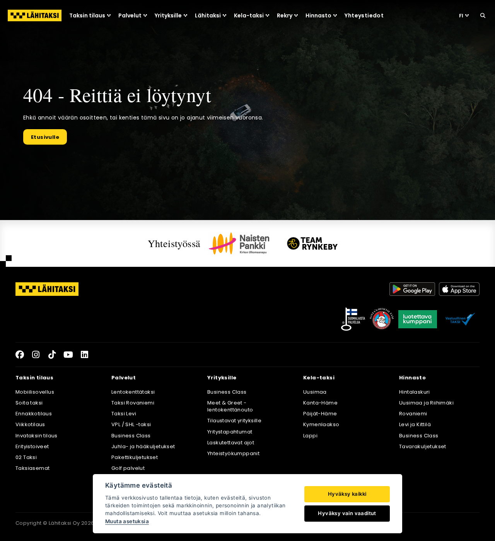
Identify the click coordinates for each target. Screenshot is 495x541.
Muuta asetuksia (127, 521)
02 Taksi (26, 457)
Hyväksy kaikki (347, 494)
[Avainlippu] (353, 319)
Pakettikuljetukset (134, 457)
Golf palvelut (128, 468)
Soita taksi (29, 402)
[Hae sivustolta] (482, 15)
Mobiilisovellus (34, 392)
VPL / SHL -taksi (131, 424)
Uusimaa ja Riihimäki (426, 402)
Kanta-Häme (320, 402)
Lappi (310, 435)
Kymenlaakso (321, 424)
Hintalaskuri (414, 392)
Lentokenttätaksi (133, 392)
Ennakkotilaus (33, 413)
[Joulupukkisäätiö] (381, 319)
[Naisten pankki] (239, 243)
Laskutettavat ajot (230, 442)
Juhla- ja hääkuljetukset (143, 446)
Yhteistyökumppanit (233, 453)
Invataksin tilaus (36, 435)
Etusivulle (45, 137)
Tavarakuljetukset (422, 446)
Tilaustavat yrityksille (234, 420)
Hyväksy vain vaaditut (347, 513)
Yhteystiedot (364, 15)
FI (461, 15)
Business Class (131, 435)
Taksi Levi (123, 413)
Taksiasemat (32, 468)
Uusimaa (315, 392)
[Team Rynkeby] (312, 243)
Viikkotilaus (30, 424)
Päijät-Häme (320, 413)
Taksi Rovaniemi (132, 402)
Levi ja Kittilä (415, 424)
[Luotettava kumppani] (417, 319)
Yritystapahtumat (229, 431)
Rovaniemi (413, 413)
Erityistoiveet (32, 446)
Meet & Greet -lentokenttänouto (230, 406)
